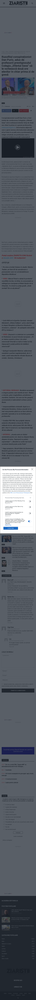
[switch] (29, 501)
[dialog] (18, 500)
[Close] (32, 469)
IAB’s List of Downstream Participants (20, 492)
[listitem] (18, 498)
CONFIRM (11, 528)
